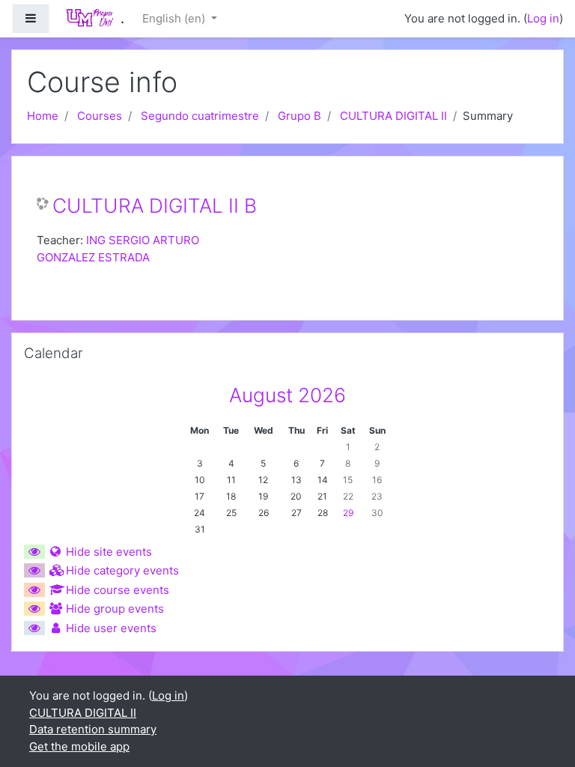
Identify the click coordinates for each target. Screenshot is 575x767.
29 (348, 512)
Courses (99, 116)
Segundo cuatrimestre (200, 116)
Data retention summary (92, 729)
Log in (543, 18)
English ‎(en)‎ (175, 18)
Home (42, 116)
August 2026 (287, 395)
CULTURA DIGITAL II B (154, 205)
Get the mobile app (79, 746)
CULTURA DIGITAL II (393, 116)
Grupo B (299, 116)
